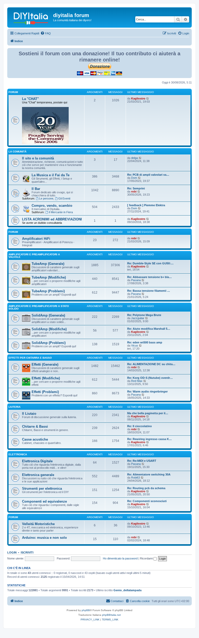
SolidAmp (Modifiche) (49, 329)
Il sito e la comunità (38, 158)
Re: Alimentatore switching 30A (148, 474)
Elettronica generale (38, 475)
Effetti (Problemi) (45, 392)
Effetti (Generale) (45, 364)
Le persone (46, 198)
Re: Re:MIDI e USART (141, 460)
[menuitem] (45, 33)
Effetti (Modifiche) (46, 378)
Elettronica (18, 454)
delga (134, 157)
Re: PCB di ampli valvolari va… (148, 174)
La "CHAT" (30, 99)
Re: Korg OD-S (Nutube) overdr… (150, 377)
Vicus (134, 345)
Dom (134, 177)
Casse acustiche (35, 439)
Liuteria (14, 406)
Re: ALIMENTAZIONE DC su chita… (151, 364)
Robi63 (135, 477)
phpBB (86, 610)
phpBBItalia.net (111, 614)
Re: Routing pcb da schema (146, 488)
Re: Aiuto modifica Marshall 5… (148, 328)
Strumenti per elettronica (42, 488)
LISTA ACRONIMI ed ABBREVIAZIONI (52, 219)
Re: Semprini (136, 188)
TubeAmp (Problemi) (48, 291)
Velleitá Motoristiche (38, 524)
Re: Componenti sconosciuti (147, 501)
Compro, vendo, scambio (52, 205)
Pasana (136, 280)
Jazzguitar (137, 318)
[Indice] (31, 17)
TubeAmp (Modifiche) (49, 277)
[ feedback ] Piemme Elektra (146, 205)
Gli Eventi (64, 198)
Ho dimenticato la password (120, 558)
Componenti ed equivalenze (44, 501)
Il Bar (36, 189)
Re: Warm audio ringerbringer (147, 391)
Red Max (137, 380)
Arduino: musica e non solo (44, 538)
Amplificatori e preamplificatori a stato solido (39, 307)
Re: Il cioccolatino (139, 426)
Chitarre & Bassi (35, 426)
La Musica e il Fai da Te (50, 175)
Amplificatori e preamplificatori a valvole (34, 255)
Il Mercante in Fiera (61, 212)
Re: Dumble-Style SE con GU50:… (150, 263)
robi (134, 191)
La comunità (17, 151)
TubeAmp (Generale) (48, 264)
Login (12, 552)
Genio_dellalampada (127, 590)
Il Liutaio (29, 414)
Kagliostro (138, 98)
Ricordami (146, 558)
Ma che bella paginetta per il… (147, 413)
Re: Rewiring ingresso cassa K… (149, 439)
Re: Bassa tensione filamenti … (148, 290)
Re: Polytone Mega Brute (144, 315)
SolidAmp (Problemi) (49, 343)
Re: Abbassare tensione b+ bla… (149, 277)
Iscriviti (27, 552)
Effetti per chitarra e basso (30, 357)
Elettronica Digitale (37, 461)
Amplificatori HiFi (36, 239)
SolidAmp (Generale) (48, 315)
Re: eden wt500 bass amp (144, 342)
